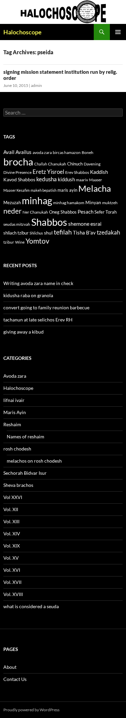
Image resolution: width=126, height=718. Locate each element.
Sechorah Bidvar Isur (25, 473)
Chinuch (75, 163)
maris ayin (67, 190)
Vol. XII (10, 509)
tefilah (63, 232)
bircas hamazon (67, 152)
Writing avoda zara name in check (38, 283)
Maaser (95, 180)
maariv (82, 179)
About (9, 667)
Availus (23, 152)
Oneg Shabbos (63, 212)
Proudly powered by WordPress (31, 709)
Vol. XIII (11, 521)
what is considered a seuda (31, 606)
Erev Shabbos (77, 172)
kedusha (46, 179)
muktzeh (110, 202)
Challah (40, 164)
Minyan (93, 202)
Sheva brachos (18, 485)
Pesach (85, 212)
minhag (37, 200)
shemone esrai (84, 223)
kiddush (66, 179)
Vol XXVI (12, 497)
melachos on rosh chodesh (34, 461)
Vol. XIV (11, 533)
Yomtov (37, 241)
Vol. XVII (12, 582)
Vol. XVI (11, 570)
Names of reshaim (25, 436)
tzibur (8, 242)
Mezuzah (12, 202)
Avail (8, 152)
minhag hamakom (68, 202)
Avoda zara (14, 376)
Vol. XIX (11, 546)
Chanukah (57, 164)
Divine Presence (17, 172)
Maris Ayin (14, 412)
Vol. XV (11, 558)
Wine (20, 242)
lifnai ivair (14, 400)
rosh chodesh (17, 448)
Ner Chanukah (35, 212)
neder (12, 211)
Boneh (87, 152)
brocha (18, 161)
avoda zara (42, 152)
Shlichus (36, 233)
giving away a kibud (23, 332)
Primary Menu (118, 32)
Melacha (94, 188)
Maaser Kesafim (16, 190)
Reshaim (12, 424)
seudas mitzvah (16, 224)
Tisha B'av (84, 233)
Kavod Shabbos (19, 179)
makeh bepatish (43, 190)
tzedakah (108, 232)
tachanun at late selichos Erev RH (38, 319)
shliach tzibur (16, 233)
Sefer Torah (105, 212)
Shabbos (49, 222)
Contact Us (15, 679)
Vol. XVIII (13, 594)
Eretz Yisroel (48, 171)
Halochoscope (22, 32)
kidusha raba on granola (28, 295)
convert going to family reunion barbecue (46, 307)
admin (36, 85)
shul (48, 233)
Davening (92, 164)
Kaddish (99, 172)
